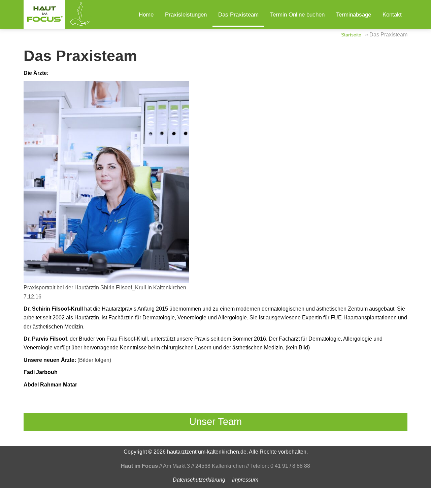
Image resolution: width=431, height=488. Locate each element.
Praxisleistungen (186, 14)
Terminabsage (353, 14)
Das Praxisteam (238, 14)
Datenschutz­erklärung (199, 480)
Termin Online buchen (297, 14)
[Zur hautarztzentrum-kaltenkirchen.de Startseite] (59, 14)
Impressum (245, 480)
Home (146, 14)
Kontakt (392, 14)
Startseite (351, 34)
